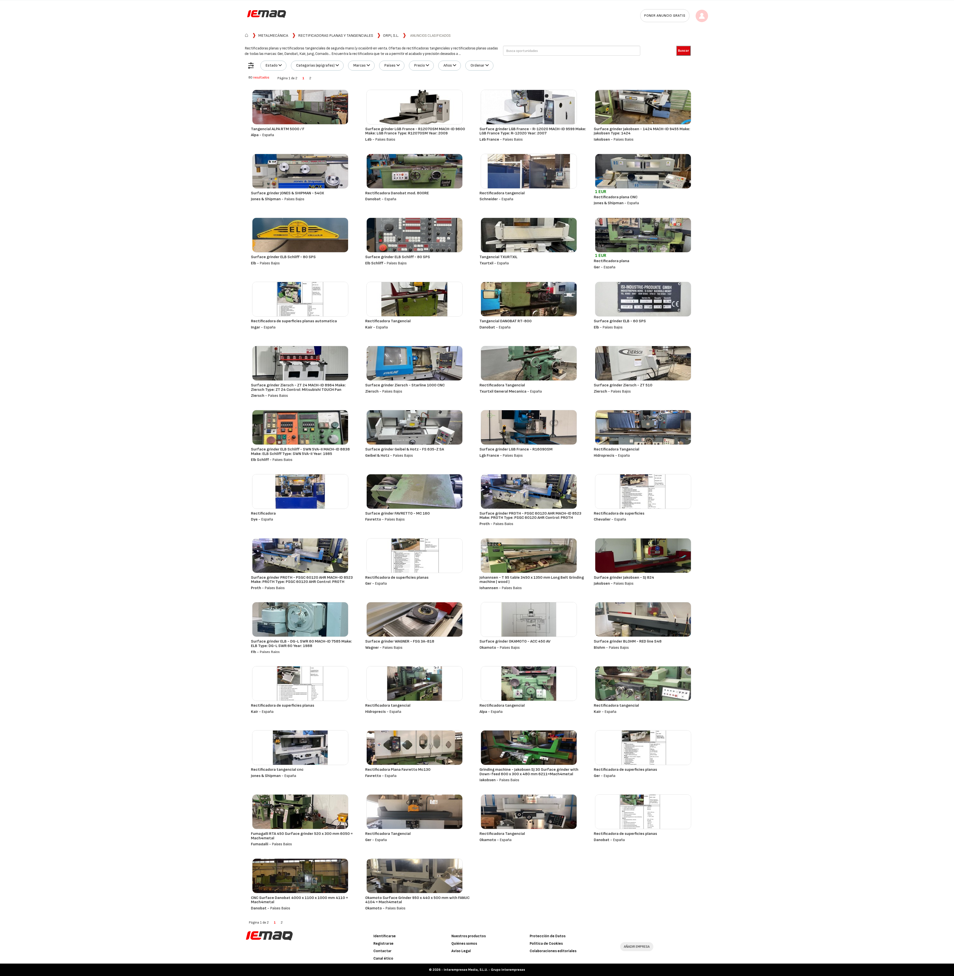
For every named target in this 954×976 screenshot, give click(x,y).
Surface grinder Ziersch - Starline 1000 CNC (405, 385)
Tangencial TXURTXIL (498, 257)
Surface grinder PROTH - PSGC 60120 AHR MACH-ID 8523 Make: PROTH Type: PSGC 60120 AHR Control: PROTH (530, 515)
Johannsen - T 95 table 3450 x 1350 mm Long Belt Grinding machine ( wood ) (531, 579)
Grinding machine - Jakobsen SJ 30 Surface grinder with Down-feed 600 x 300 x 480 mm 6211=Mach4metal (528, 771)
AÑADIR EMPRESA (637, 946)
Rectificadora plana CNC (615, 197)
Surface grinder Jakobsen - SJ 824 (624, 577)
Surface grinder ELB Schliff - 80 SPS (283, 257)
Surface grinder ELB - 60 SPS (620, 321)
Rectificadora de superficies (619, 513)
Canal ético (383, 958)
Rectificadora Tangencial (388, 321)
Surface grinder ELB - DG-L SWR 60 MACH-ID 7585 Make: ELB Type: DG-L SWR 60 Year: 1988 (301, 643)
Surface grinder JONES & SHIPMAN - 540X (287, 193)
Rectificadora (263, 513)
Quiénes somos (464, 943)
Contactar (382, 951)
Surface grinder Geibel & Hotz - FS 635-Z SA (404, 449)
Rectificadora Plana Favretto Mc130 (398, 769)
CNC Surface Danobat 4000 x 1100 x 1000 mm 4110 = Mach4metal (299, 900)
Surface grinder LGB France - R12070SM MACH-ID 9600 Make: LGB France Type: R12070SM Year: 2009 (415, 131)
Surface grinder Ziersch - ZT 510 (623, 385)
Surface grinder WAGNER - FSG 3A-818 (399, 641)
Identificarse (384, 936)
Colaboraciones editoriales (553, 951)
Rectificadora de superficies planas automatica (294, 321)
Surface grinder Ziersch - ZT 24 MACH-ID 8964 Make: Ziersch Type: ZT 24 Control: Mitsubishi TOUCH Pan (298, 387)
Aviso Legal (461, 951)
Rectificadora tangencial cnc (277, 769)
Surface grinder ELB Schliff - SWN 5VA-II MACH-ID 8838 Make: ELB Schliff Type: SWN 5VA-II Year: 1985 (300, 451)
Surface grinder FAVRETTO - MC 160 (397, 513)
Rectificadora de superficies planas (397, 577)
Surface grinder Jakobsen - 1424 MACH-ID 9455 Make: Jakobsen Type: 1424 (642, 131)
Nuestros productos (468, 936)
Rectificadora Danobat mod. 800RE (397, 193)
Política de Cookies (546, 943)
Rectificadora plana (611, 261)
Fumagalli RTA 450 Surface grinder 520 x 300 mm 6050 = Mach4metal (302, 836)
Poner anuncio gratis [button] (664, 15)
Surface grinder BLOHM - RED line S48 (628, 641)
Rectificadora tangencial (502, 193)
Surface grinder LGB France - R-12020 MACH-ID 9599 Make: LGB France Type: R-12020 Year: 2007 (532, 131)
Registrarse (383, 943)
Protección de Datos (547, 936)
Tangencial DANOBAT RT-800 (505, 321)
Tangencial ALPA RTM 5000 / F (277, 129)
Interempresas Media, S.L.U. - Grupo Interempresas (484, 970)
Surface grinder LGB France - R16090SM (516, 449)
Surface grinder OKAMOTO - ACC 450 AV (515, 641)
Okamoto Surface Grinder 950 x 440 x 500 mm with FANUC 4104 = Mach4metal (417, 900)
